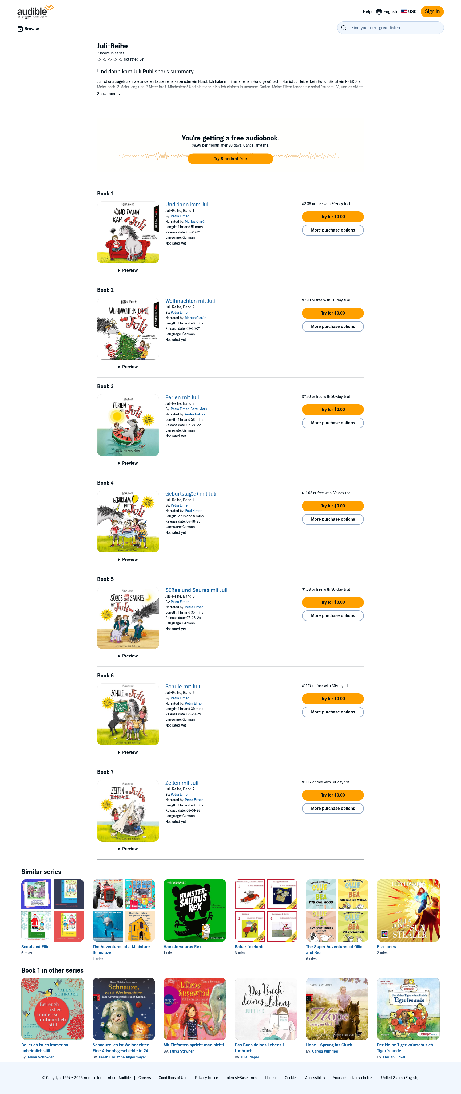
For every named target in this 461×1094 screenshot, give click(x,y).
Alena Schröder (40, 1057)
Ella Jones (386, 947)
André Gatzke (195, 414)
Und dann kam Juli (187, 205)
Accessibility (315, 1078)
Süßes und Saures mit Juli (196, 590)
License (271, 1078)
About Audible (119, 1078)
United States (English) (400, 1078)
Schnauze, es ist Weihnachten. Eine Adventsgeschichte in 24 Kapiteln (121, 1051)
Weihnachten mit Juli (190, 301)
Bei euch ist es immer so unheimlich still (44, 1048)
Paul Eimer (193, 511)
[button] (109, 94)
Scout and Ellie (35, 947)
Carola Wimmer (325, 1051)
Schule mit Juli (182, 687)
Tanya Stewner (182, 1051)
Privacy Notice (206, 1078)
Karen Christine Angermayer (122, 1057)
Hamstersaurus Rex (182, 947)
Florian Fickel (394, 1057)
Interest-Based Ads (241, 1078)
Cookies (291, 1078)
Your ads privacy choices (353, 1078)
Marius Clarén (195, 221)
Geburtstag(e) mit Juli (190, 494)
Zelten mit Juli (181, 783)
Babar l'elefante (250, 947)
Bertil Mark (198, 409)
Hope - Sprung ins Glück (329, 1045)
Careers (144, 1078)
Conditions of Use (173, 1078)
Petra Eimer (180, 216)
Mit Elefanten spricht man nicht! (194, 1045)
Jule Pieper (250, 1057)
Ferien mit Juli (182, 397)
